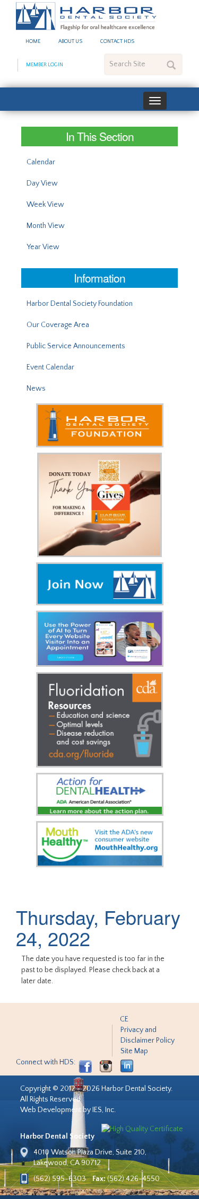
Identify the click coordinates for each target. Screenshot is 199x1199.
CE (124, 1019)
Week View (45, 204)
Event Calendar (50, 367)
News (36, 388)
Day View (42, 183)
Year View (43, 247)
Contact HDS (117, 42)
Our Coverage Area (58, 325)
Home (32, 42)
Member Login (44, 65)
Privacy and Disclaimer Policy (147, 1035)
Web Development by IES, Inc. (68, 1110)
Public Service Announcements (76, 346)
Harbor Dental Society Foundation (80, 303)
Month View (46, 226)
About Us (70, 42)
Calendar (41, 162)
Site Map (134, 1051)
